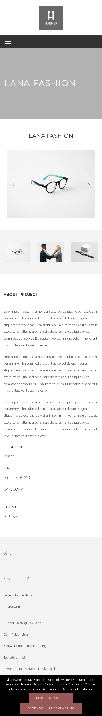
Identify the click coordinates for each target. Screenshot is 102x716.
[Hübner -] (51, 17)
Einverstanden (51, 698)
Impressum (12, 606)
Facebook (28, 579)
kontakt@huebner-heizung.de (35, 669)
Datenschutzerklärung (20, 595)
